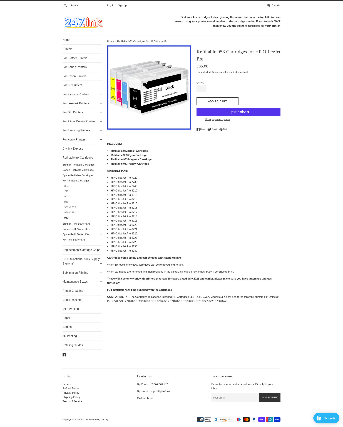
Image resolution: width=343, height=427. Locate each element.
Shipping (217, 72)
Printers (67, 48)
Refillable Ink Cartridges (82, 157)
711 (66, 191)
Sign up (122, 5)
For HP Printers (82, 85)
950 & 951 (70, 212)
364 (66, 186)
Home (66, 39)
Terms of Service (72, 401)
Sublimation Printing (82, 272)
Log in (110, 5)
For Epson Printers (82, 76)
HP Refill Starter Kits (82, 239)
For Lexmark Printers (82, 103)
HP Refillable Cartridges (82, 180)
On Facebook (145, 398)
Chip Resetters (82, 299)
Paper (66, 317)
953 (66, 218)
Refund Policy (71, 388)
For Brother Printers (82, 58)
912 (66, 202)
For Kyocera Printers (82, 94)
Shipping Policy (71, 397)
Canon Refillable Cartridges (82, 170)
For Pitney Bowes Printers (82, 121)
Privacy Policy (71, 392)
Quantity (201, 82)
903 (66, 196)
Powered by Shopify (98, 419)
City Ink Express (73, 148)
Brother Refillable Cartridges (82, 164)
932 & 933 (70, 207)
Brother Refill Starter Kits (82, 223)
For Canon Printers (82, 67)
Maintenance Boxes (82, 281)
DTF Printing (82, 308)
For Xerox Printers (82, 139)
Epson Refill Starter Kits (82, 234)
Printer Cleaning (73, 290)
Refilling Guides (73, 345)
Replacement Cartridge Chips (82, 249)
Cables (67, 326)
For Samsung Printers (82, 130)
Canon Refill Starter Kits (82, 229)
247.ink (84, 419)
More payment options (217, 119)
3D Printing (82, 336)
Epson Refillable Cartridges (82, 175)
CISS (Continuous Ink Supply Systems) (82, 261)
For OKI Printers (82, 112)
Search (67, 384)
